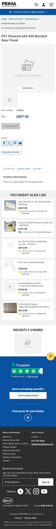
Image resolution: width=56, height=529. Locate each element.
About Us (7, 436)
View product (28, 208)
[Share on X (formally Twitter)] (9, 143)
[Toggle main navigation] (51, 4)
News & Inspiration (11, 450)
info (24, 169)
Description (9, 169)
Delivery (37, 169)
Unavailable (10, 126)
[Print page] (20, 143)
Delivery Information (12, 457)
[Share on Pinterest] (14, 143)
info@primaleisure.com (42, 444)
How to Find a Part (11, 440)
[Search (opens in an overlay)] (36, 4)
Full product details (10, 152)
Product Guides (10, 447)
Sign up (46, 482)
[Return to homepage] (9, 4)
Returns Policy (9, 453)
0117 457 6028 (37, 440)
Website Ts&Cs (31, 518)
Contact (6, 460)
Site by (43, 505)
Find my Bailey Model (28, 395)
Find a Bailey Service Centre (15, 443)
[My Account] (43, 4)
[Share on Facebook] (4, 143)
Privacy (18, 518)
